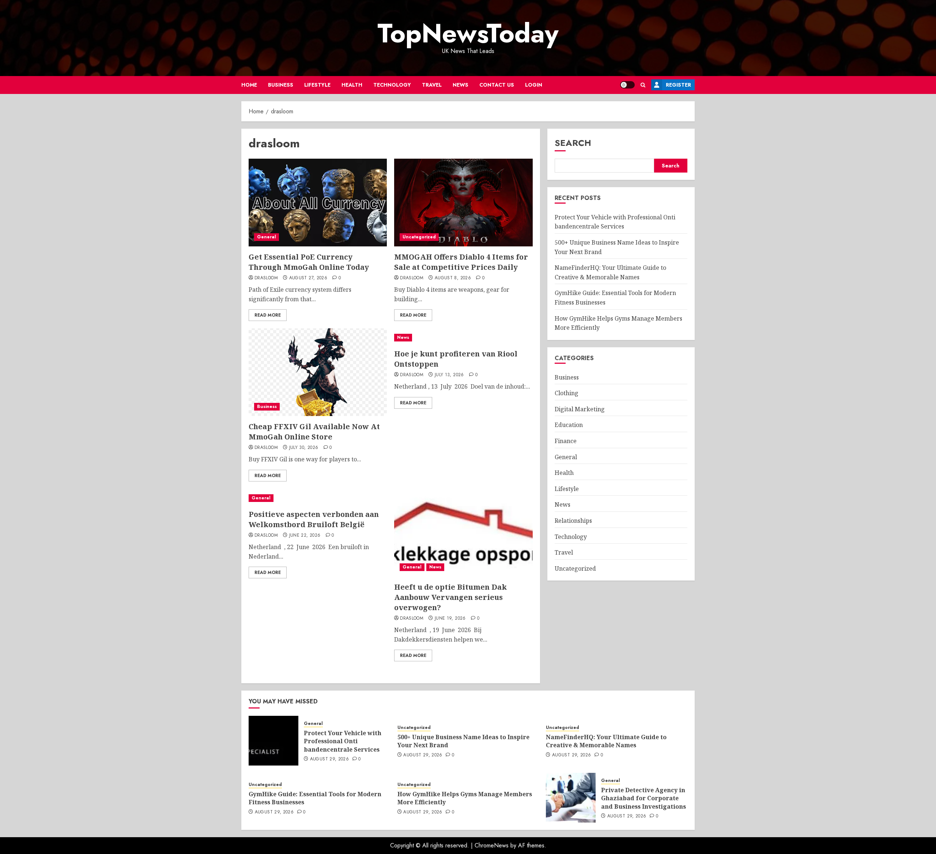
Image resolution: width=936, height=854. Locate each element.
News (460, 84)
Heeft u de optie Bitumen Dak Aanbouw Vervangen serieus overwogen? (450, 597)
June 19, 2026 (450, 618)
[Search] (643, 85)
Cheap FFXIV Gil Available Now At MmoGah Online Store (314, 432)
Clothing (566, 393)
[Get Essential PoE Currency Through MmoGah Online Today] (318, 202)
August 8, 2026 (453, 278)
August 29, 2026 (329, 759)
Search (573, 142)
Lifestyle (317, 84)
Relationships (573, 521)
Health (351, 84)
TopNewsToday (468, 33)
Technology (392, 84)
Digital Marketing (580, 409)
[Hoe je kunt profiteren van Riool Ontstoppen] (463, 337)
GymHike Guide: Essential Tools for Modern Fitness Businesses (315, 798)
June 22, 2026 (305, 536)
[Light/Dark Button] (627, 84)
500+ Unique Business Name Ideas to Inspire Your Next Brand (463, 741)
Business (280, 84)
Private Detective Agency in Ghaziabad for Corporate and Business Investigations (643, 798)
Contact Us (496, 84)
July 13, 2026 (449, 375)
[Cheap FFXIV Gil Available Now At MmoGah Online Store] (318, 372)
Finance (566, 441)
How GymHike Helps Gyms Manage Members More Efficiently (464, 798)
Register (678, 84)
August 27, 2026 (308, 278)
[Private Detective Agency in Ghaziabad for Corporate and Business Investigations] (571, 798)
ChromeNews (492, 845)
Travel (432, 84)
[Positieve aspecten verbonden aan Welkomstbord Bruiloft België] (318, 498)
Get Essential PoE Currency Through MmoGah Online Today (309, 262)
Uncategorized (419, 237)
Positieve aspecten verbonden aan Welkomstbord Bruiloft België (314, 519)
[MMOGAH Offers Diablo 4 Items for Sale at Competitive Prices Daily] (463, 202)
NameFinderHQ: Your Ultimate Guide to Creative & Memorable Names (610, 272)
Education (569, 425)
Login (533, 84)
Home (249, 84)
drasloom (266, 278)
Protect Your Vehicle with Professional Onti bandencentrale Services (342, 741)
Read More (267, 315)
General (266, 237)
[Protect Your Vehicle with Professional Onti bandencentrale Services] (273, 741)
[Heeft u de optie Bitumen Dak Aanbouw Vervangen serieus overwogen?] (463, 533)
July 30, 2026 (303, 448)
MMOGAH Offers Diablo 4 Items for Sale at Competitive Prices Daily (461, 262)
